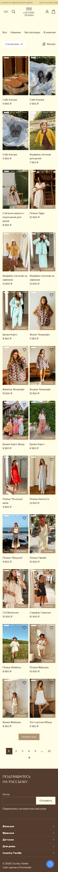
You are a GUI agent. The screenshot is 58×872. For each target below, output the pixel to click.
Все (5, 32)
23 (49, 751)
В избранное (24, 60)
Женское (8, 826)
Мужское (8, 833)
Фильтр (51, 44)
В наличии (50, 32)
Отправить (45, 800)
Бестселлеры (32, 32)
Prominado (25, 867)
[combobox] (14, 44)
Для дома (9, 846)
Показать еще (29, 736)
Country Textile (12, 853)
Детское (8, 839)
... (42, 751)
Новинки (16, 32)
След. (29, 757)
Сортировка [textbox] (12, 44)
